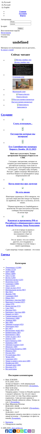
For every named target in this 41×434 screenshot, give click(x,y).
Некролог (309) (11, 347)
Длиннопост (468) (12, 318)
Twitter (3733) (10, 269)
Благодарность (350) (13, 341)
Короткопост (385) (12, 334)
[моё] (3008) (10, 272)
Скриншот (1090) (12, 284)
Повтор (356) (10, 339)
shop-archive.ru (17, 428)
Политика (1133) (11, 282)
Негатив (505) (10, 310)
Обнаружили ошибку (13, 424)
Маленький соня (19, 92)
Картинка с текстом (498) (15, 312)
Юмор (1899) (10, 274)
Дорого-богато (22, 97)
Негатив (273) (10, 367)
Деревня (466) (10, 320)
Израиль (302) (10, 351)
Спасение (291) (11, 359)
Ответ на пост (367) (13, 337)
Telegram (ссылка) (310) (14, 345)
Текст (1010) (10, 286)
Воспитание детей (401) (14, 330)
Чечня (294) (9, 357)
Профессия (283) (11, 363)
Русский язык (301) (12, 355)
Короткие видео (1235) (14, 280)
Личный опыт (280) (13, 365)
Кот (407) (9, 328)
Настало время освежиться (22, 102)
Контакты (9, 422)
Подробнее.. (34, 386)
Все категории (11, 369)
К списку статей (7, 50)
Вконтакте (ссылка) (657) (15, 302)
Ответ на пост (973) (13, 288)
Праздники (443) (11, 326)
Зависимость (22, 107)
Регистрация (6, 33)
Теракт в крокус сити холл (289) (17, 361)
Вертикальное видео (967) (15, 290)
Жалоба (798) (10, 294)
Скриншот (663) (11, 296)
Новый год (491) (11, 314)
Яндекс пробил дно (21, 62)
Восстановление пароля (10, 31)
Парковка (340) (11, 343)
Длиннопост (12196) (13, 267)
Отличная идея (18, 77)
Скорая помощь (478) (13, 316)
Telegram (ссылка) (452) (14, 324)
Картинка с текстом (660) (15, 300)
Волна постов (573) (12, 306)
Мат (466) (9, 322)
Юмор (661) (10, 298)
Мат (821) (9, 292)
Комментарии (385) (12, 332)
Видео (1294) (10, 278)
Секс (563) (9, 308)
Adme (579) (9, 304)
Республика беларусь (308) (15, 349)
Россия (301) (10, 353)
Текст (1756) (10, 276)
